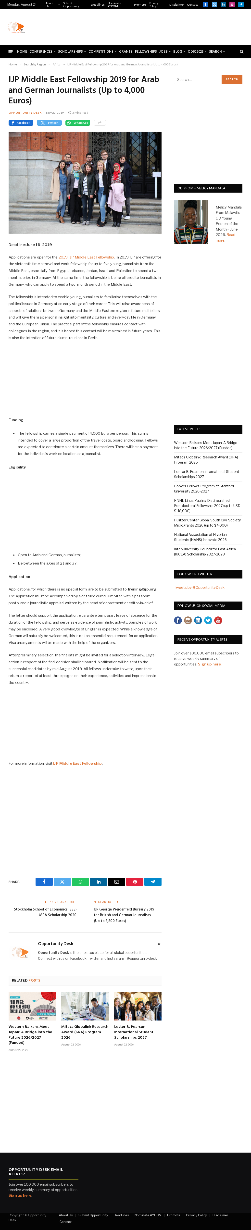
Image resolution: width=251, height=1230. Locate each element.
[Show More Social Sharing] (100, 123)
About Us (49, 4)
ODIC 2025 (195, 51)
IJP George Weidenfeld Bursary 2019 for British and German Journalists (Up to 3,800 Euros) (124, 915)
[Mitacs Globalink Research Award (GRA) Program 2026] (85, 1006)
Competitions (100, 51)
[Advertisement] (154, 26)
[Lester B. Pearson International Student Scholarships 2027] (138, 1006)
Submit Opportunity (71, 4)
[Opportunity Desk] (16, 27)
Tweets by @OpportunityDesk (199, 587)
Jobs (163, 51)
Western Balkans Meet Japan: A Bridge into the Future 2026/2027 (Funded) (30, 1035)
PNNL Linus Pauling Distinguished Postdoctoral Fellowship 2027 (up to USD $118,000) (207, 505)
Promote (140, 4)
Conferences (40, 51)
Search (215, 51)
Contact (192, 4)
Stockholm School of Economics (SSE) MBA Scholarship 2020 (45, 912)
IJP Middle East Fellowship (77, 763)
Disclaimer (176, 4)
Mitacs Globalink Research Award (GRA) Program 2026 (84, 1032)
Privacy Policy (154, 4)
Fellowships (146, 51)
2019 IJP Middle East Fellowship (86, 257)
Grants (126, 51)
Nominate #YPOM (114, 4)
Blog (177, 51)
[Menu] (11, 51)
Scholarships (70, 51)
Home (22, 51)
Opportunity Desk (25, 112)
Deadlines (98, 4)
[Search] (241, 51)
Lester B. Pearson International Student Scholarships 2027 (133, 1032)
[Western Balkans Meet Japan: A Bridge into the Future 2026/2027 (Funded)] (32, 1006)
